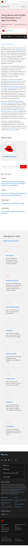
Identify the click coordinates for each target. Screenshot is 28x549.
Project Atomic (10, 129)
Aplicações (9, 402)
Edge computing (11, 354)
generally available (21, 49)
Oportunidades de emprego (20, 524)
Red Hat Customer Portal (14, 81)
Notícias (16, 497)
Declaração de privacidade (6, 539)
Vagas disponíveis (18, 506)
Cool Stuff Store (18, 529)
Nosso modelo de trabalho (7, 500)
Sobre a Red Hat (4, 524)
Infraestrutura (10, 379)
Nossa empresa (4, 497)
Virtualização (10, 426)
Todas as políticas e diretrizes (6, 540)
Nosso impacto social (19, 504)
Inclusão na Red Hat (5, 529)
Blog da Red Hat (5, 6)
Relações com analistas (6, 506)
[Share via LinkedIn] (11, 37)
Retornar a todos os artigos (8, 44)
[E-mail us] (15, 37)
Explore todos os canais (10, 241)
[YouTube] (5, 460)
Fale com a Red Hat (5, 528)
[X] (12, 460)
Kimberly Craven (9, 30)
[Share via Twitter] (13, 37)
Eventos (2, 526)
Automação (9, 256)
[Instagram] (16, 460)
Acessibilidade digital (19, 540)
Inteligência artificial (12, 281)
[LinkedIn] (2, 460)
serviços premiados (14, 493)
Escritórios (17, 526)
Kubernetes (15, 108)
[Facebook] (9, 460)
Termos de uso (17, 539)
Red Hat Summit (4, 531)
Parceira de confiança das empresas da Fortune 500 (14, 489)
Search (23, 166)
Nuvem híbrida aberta (13, 307)
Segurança (9, 330)
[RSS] (25, 37)
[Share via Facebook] (9, 37)
